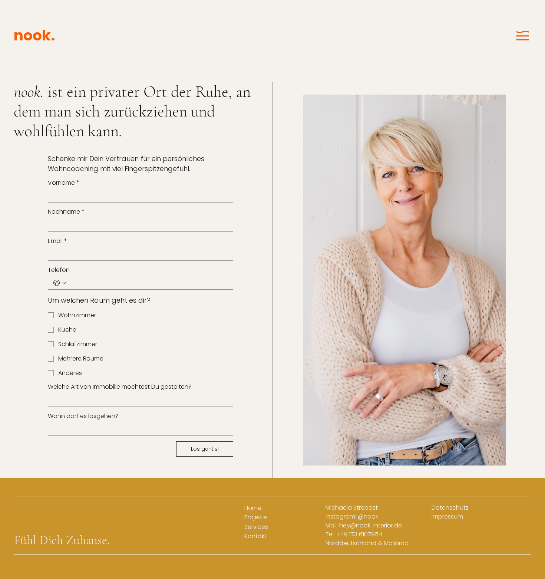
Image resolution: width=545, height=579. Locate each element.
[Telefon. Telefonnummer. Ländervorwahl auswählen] (59, 283)
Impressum (447, 516)
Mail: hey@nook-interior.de (364, 525)
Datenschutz (450, 507)
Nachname (66, 211)
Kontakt (255, 536)
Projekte (255, 517)
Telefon (59, 269)
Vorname (63, 182)
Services (256, 527)
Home (252, 508)
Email (57, 240)
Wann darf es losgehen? (83, 416)
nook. (34, 35)
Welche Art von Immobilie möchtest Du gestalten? (120, 386)
